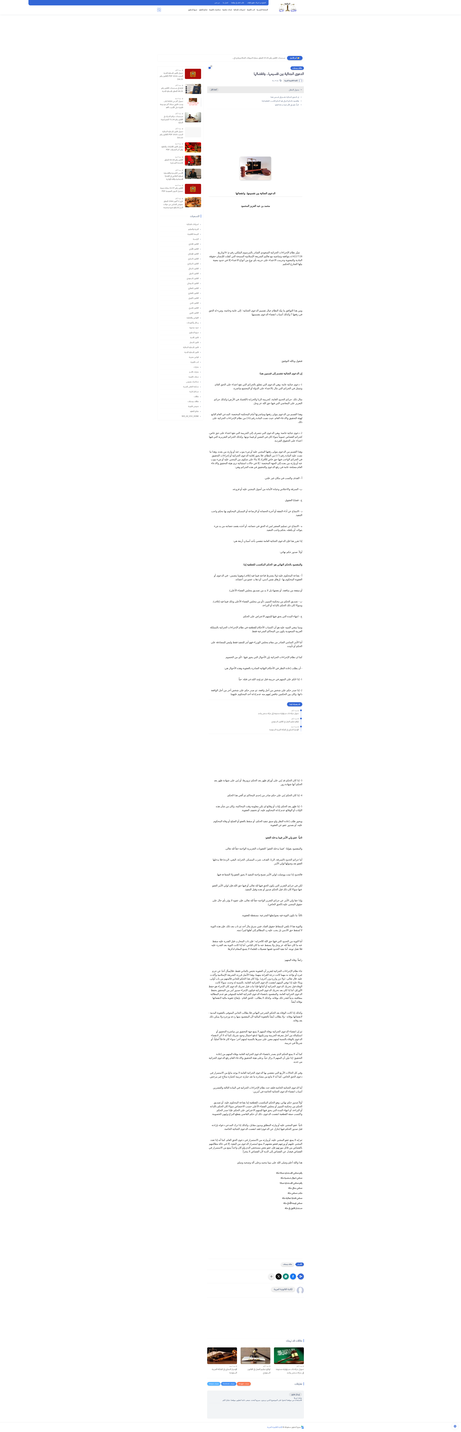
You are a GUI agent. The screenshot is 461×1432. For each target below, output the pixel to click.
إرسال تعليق (295, 1394)
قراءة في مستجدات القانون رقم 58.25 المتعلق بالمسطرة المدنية (172, 90)
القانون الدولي (194, 273)
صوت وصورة (194, 327)
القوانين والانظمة (193, 317)
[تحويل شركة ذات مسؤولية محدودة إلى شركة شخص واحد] (289, 1355)
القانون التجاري (193, 258)
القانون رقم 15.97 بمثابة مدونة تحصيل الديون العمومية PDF (171, 190)
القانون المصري (194, 308)
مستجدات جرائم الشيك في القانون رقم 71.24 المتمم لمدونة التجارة (172, 119)
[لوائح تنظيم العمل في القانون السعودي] (255, 1355)
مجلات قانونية (194, 376)
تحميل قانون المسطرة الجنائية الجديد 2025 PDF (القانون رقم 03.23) (171, 134)
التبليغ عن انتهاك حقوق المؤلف (256, 2)
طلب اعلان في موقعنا (237, 2)
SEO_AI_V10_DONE (190, 416)
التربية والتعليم (193, 229)
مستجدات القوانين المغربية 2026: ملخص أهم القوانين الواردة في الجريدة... (258, 58)
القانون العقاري (193, 288)
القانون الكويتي (193, 298)
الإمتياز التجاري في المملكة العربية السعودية (284, 729)
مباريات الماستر (194, 371)
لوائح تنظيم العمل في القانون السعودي (285, 721)
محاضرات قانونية (215, 9)
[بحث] (159, 10)
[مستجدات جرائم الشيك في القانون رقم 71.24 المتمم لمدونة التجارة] (193, 117)
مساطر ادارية (194, 391)
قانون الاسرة (194, 337)
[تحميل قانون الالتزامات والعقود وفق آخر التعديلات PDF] (193, 147)
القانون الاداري (194, 244)
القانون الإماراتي (193, 253)
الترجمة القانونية (193, 234)
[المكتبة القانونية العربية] (287, 7)
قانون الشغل (194, 342)
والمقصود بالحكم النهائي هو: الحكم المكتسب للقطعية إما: (280, 101)
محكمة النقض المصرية (191, 386)
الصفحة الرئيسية (262, 9)
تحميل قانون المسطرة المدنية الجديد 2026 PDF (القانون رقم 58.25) (171, 76)
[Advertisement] (230, 36)
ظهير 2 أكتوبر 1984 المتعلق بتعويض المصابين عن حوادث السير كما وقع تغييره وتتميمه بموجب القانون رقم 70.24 (173, 204)
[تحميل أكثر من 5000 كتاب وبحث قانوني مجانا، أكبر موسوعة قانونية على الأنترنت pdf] (193, 102)
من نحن (217, 2)
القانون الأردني (194, 248)
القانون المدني (194, 303)
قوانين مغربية (194, 357)
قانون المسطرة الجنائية (191, 347)
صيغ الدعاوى (192, 9)
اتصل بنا (225, 2)
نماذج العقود (203, 9)
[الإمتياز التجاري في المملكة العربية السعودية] (222, 1355)
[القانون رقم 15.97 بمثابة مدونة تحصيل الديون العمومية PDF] (193, 189)
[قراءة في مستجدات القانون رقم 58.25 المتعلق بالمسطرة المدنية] (193, 89)
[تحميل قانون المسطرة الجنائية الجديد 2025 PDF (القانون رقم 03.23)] (193, 132)
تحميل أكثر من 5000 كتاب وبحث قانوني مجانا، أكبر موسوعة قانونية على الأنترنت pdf (171, 104)
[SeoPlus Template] (302, 1427)
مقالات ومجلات (297, 68)
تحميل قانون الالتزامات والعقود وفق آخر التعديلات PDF (172, 148)
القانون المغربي (194, 312)
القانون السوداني (193, 283)
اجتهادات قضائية (239, 9)
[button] (293, 1276)
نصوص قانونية (193, 406)
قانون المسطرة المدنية (191, 352)
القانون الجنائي (193, 268)
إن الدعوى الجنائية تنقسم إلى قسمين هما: (284, 97)
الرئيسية (196, 239)
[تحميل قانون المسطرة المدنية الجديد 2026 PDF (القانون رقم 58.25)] (193, 74)
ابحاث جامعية (227, 9)
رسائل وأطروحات (193, 322)
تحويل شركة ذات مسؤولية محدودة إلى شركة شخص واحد (278, 713)
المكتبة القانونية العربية (291, 80)
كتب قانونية (251, 9)
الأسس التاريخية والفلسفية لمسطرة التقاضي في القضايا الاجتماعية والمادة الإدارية (173, 176)
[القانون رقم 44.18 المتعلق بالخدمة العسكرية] (193, 161)
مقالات (196, 396)
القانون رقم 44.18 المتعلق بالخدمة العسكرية (173, 161)
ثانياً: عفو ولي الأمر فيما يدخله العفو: (287, 104)
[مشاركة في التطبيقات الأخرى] (271, 1276)
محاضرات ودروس (192, 381)
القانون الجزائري (193, 263)
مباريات (196, 367)
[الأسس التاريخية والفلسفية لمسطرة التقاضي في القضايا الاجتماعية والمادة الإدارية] (193, 174)
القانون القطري (193, 293)
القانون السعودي (193, 278)
